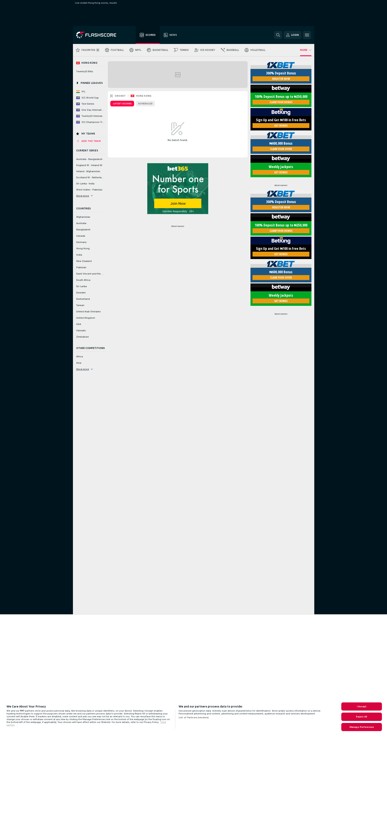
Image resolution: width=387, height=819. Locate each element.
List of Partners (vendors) (194, 717)
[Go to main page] (99, 35)
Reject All (361, 716)
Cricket (120, 95)
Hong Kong (143, 95)
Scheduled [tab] (145, 103)
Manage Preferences (361, 727)
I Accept (361, 706)
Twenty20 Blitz (84, 71)
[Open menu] (307, 35)
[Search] (278, 35)
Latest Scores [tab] (122, 103)
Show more (82, 195)
